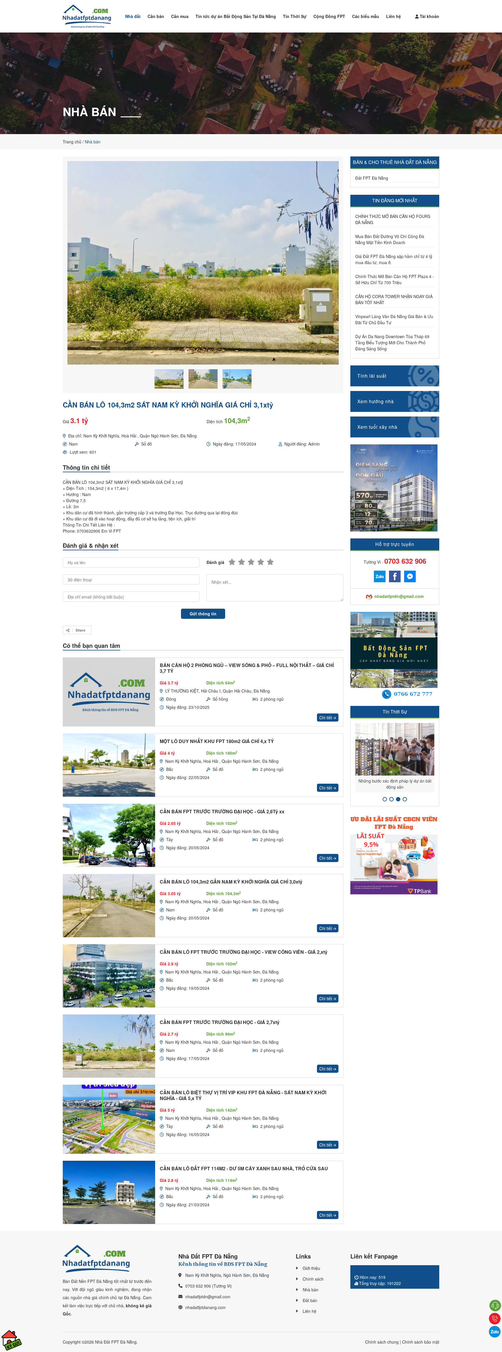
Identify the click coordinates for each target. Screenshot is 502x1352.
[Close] (325, 605)
